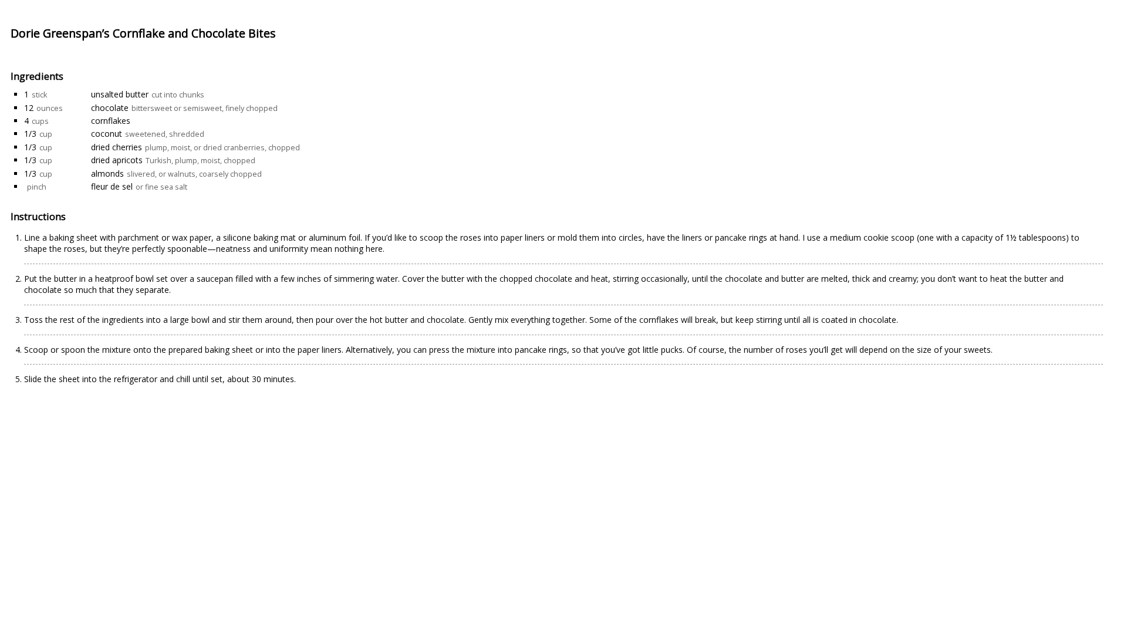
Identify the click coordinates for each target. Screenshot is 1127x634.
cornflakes (110, 120)
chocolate (110, 107)
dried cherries (116, 147)
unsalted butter (120, 94)
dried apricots (117, 160)
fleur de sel (112, 186)
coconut (106, 133)
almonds (107, 173)
